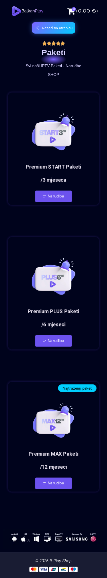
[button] (53, 28)
